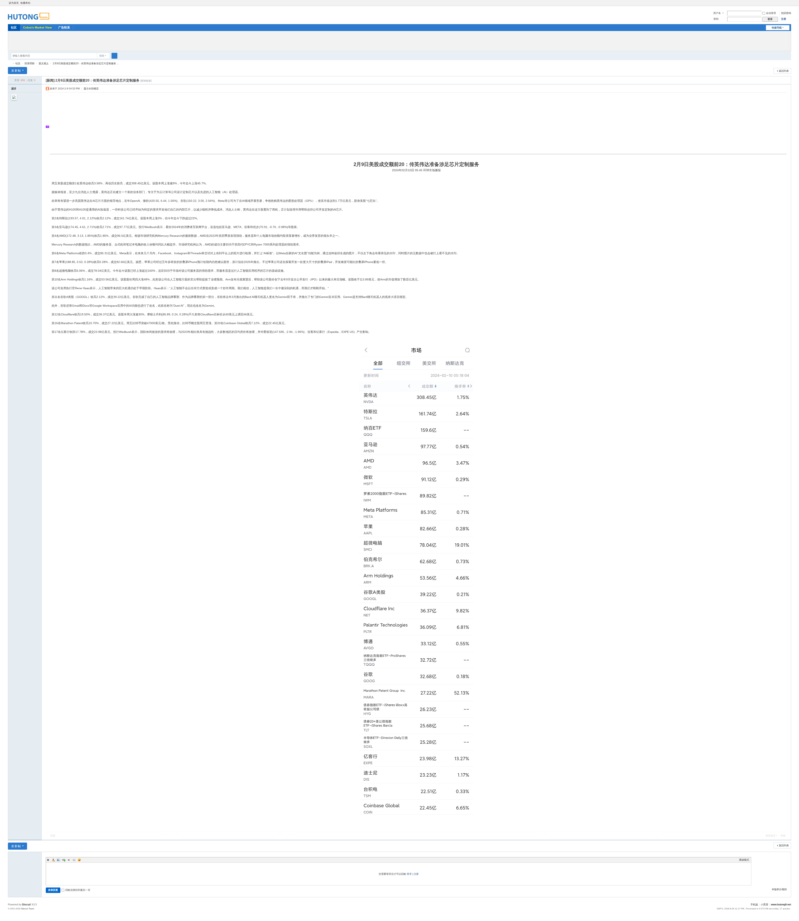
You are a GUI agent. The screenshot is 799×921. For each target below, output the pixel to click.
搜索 (101, 55)
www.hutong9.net (781, 904)
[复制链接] (145, 80)
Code (74, 860)
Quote (69, 860)
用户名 (717, 13)
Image (58, 860)
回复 (52, 835)
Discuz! (26, 904)
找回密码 (786, 13)
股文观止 (44, 63)
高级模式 (744, 859)
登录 (409, 874)
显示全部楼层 (91, 88)
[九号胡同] (28, 13)
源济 (13, 88)
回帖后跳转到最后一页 (77, 890)
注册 (783, 18)
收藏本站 (25, 2)
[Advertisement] (399, 40)
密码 (715, 18)
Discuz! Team (27, 908)
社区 (14, 27)
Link (64, 860)
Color (53, 860)
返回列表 (784, 70)
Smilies (79, 860)
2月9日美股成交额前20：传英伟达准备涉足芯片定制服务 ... (86, 63)
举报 (782, 835)
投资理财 (30, 63)
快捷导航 (777, 27)
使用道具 (770, 835)
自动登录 (771, 13)
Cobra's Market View (37, 27)
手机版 (754, 904)
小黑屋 (764, 904)
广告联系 (64, 27)
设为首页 (14, 2)
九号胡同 (9, 64)
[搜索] (114, 56)
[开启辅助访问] (785, 3)
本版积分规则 (779, 889)
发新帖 (16, 70)
